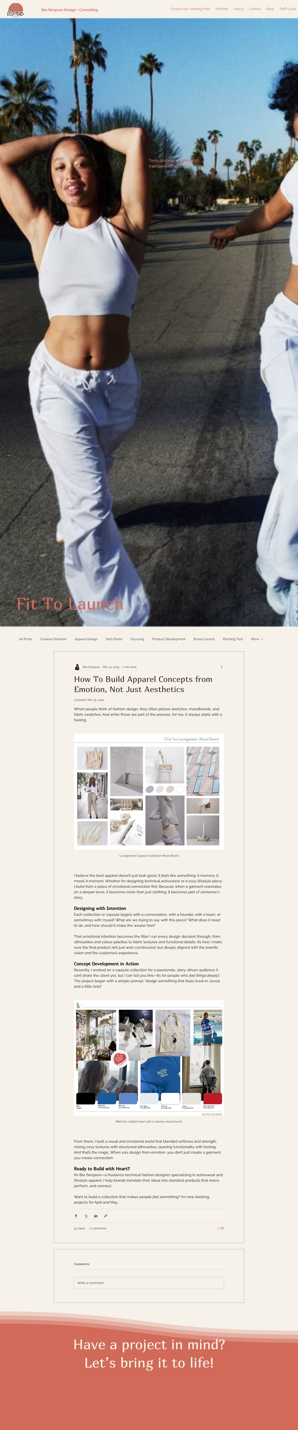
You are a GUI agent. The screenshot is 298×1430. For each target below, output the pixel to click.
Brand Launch (204, 639)
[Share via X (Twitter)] (86, 1216)
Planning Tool (233, 639)
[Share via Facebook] (76, 1216)
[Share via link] (106, 1216)
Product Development (168, 639)
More (255, 639)
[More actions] (221, 667)
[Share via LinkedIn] (96, 1216)
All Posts (25, 639)
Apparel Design (86, 639)
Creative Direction (53, 639)
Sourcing (137, 639)
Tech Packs (114, 639)
